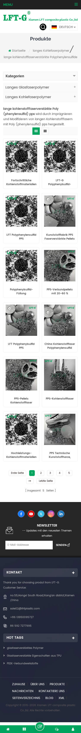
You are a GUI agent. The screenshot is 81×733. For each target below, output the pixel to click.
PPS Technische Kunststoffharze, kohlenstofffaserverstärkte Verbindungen (60, 455)
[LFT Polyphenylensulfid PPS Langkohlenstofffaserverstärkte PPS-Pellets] (21, 211)
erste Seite (17, 473)
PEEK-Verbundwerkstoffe (22, 664)
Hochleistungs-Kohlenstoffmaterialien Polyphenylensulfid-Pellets (21, 455)
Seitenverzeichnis (26, 698)
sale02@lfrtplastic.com (25, 609)
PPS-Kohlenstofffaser (60, 399)
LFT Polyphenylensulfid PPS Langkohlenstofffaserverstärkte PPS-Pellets (21, 237)
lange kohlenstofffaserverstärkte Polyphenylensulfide (40, 57)
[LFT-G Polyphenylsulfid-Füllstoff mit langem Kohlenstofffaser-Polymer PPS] (60, 156)
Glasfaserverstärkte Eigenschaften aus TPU (34, 656)
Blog (49, 698)
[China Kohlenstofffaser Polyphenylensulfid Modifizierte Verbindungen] (60, 320)
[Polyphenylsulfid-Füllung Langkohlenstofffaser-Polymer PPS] (21, 265)
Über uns (37, 684)
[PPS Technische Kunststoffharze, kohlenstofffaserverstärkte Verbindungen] (60, 429)
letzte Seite (46, 481)
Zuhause (18, 684)
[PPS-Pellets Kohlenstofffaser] (21, 375)
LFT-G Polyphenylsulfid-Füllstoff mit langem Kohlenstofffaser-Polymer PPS (59, 182)
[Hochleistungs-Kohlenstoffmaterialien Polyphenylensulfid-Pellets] (21, 429)
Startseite (18, 51)
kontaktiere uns (52, 691)
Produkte (57, 684)
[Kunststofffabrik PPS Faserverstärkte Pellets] (60, 211)
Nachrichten (22, 691)
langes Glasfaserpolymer (27, 87)
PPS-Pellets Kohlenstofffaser (21, 401)
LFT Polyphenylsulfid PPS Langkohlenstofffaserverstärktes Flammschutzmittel (21, 346)
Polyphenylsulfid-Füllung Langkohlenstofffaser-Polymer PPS (21, 292)
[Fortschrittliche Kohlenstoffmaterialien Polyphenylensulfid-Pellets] (21, 156)
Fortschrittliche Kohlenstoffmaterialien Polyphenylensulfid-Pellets (21, 182)
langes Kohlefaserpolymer (51, 51)
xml (61, 698)
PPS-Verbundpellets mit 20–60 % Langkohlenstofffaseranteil (60, 292)
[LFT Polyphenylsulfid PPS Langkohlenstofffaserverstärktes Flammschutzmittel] (21, 320)
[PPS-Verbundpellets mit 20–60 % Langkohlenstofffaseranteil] (60, 265)
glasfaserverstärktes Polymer (25, 648)
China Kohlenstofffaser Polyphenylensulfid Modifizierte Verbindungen (59, 346)
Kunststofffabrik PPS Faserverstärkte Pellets (59, 237)
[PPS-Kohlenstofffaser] (60, 375)
